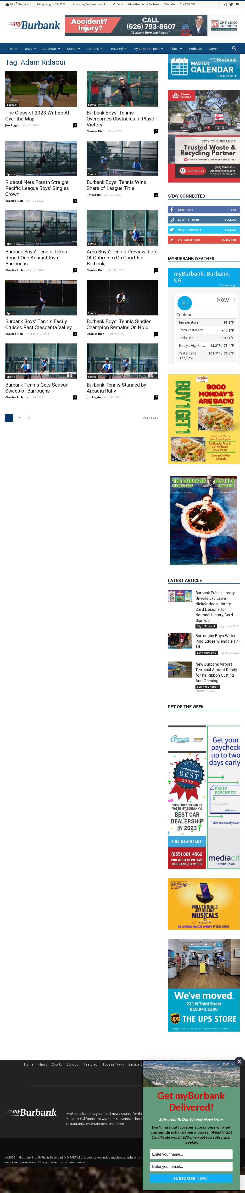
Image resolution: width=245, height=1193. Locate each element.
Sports (72, 48)
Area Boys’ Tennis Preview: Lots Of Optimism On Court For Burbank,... (122, 258)
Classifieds (17, 61)
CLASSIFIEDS (187, 4)
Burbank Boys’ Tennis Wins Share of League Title (116, 185)
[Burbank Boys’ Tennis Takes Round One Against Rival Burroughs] (41, 228)
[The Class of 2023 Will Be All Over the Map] (41, 89)
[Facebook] (219, 4)
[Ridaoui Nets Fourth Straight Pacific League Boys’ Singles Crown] (41, 158)
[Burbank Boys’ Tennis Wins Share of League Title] (122, 158)
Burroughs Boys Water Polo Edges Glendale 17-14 (217, 641)
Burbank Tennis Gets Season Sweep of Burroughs (36, 388)
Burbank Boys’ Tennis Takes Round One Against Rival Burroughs (36, 258)
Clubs (174, 48)
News (28, 48)
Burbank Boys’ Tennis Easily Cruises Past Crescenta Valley (38, 324)
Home (13, 48)
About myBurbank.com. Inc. (91, 4)
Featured (116, 48)
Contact (118, 4)
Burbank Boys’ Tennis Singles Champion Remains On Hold (119, 324)
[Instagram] (225, 4)
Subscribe (229, 239)
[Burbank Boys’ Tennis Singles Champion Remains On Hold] (122, 297)
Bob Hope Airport (207, 686)
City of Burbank (206, 626)
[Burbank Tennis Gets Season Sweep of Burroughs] (41, 361)
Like (233, 209)
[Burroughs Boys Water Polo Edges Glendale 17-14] (180, 641)
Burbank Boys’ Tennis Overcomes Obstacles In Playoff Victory (122, 119)
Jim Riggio (12, 125)
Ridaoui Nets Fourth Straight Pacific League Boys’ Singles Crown (37, 188)
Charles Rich (95, 131)
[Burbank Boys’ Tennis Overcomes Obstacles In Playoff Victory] (122, 89)
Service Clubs (138, 1064)
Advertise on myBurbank (143, 4)
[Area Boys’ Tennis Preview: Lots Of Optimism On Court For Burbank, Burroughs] (122, 228)
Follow (230, 219)
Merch (213, 48)
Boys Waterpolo (206, 652)
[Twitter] (231, 4)
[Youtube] (237, 4)
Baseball (12, 104)
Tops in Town (113, 1064)
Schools (93, 48)
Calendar (169, 4)
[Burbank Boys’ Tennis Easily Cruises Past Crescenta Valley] (41, 297)
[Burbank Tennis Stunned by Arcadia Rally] (122, 361)
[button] (234, 49)
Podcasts (196, 48)
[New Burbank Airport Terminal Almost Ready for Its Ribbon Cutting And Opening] (180, 669)
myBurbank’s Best (147, 48)
